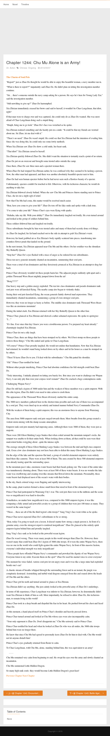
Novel (15, 4)
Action (12, 67)
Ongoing (32, 67)
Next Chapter (28, 675)
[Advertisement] (55, 31)
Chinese (23, 67)
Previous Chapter (14, 675)
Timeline (25, 4)
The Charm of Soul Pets (18, 77)
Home (6, 4)
